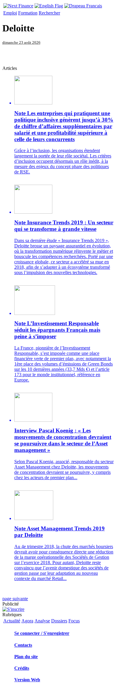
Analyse (42, 620)
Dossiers (59, 620)
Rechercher (49, 12)
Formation (27, 12)
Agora (27, 620)
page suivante (15, 598)
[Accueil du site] (18, 4)
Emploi (10, 12)
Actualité (11, 620)
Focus (74, 620)
